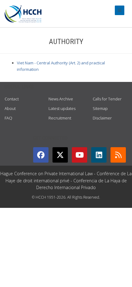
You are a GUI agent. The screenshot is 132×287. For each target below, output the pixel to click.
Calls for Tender (107, 99)
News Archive (61, 99)
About (10, 108)
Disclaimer (102, 118)
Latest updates (62, 108)
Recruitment (60, 118)
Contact (12, 99)
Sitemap (100, 108)
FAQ (8, 118)
